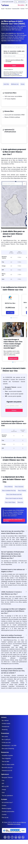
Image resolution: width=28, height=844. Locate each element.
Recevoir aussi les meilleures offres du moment (14, 60)
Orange (4, 789)
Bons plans (5, 736)
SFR (3, 783)
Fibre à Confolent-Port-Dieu (9, 490)
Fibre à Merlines (9, 486)
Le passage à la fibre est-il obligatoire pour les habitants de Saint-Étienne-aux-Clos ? (13, 611)
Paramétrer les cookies (14, 824)
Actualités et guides (7, 755)
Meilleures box (15, 84)
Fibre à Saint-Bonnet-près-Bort (14, 494)
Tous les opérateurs (7, 795)
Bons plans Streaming (8, 748)
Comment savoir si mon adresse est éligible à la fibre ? (13, 570)
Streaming (4, 729)
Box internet (5, 720)
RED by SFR (5, 786)
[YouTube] (15, 837)
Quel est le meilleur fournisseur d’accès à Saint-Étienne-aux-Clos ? (12, 636)
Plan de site (5, 817)
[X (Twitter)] (8, 837)
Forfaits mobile (6, 723)
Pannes (22, 84)
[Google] (5, 837)
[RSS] (23, 837)
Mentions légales (6, 808)
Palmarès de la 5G (7, 770)
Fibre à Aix (20, 502)
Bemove (23, 822)
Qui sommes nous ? (7, 802)
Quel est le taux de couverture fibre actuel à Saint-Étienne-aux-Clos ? (12, 532)
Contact (4, 805)
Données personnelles (8, 811)
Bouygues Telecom (7, 777)
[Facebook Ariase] (12, 837)
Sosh (3, 792)
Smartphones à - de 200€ (9, 745)
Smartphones (5, 726)
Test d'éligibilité (6, 758)
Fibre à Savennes (19, 486)
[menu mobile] (26, 5)
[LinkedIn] (19, 837)
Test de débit (5, 761)
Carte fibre (6, 84)
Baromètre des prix (7, 767)
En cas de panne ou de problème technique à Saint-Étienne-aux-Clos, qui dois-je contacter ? (13, 671)
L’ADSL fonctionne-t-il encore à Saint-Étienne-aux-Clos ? (11, 593)
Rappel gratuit (13, 358)
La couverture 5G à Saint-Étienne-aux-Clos (13, 520)
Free (3, 780)
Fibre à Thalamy (22, 490)
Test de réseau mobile (8, 764)
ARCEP (20, 160)
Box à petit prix (6, 739)
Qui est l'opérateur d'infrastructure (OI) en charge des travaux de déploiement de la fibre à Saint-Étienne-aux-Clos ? (12, 555)
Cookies (4, 814)
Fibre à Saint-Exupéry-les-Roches (14, 498)
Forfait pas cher (6, 742)
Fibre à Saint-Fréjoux (10, 502)
